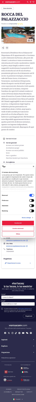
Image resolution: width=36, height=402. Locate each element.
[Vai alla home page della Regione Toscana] (9, 372)
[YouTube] (23, 333)
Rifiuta (18, 234)
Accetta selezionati (18, 228)
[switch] (31, 200)
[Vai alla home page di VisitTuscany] (12, 2)
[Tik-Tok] (16, 333)
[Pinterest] (19, 333)
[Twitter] (9, 333)
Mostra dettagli (26, 217)
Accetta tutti (18, 223)
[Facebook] (5, 333)
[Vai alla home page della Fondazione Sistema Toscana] (9, 380)
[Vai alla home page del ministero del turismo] (25, 372)
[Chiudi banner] (33, 166)
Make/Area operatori (8, 358)
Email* (3, 301)
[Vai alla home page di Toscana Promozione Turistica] (26, 380)
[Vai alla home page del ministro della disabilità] (25, 368)
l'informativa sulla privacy (24, 308)
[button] (18, 339)
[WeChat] (27, 333)
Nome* (3, 294)
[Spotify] (31, 333)
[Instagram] (12, 333)
